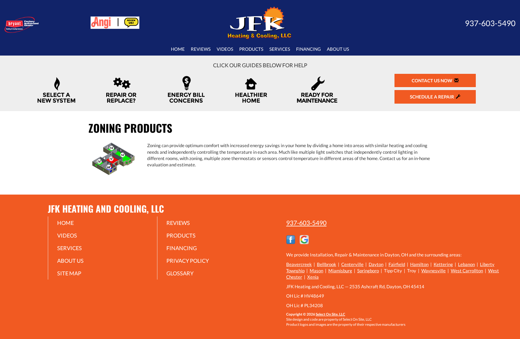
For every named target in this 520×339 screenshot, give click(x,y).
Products (251, 49)
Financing (308, 49)
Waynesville (433, 270)
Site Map (69, 273)
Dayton (376, 264)
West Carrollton (467, 270)
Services (279, 49)
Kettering (443, 264)
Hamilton (419, 264)
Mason (316, 270)
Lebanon (466, 264)
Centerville (352, 264)
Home (178, 49)
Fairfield (396, 264)
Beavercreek (299, 264)
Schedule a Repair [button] (433, 96)
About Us (338, 49)
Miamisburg (340, 270)
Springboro (368, 270)
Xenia (313, 277)
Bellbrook (326, 264)
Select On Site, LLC (330, 314)
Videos (225, 49)
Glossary (179, 273)
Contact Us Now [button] (433, 80)
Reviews (201, 49)
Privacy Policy (187, 260)
